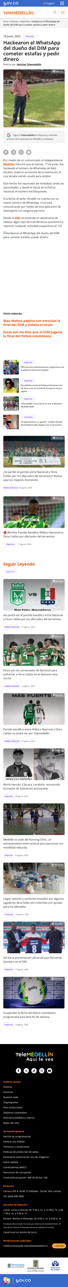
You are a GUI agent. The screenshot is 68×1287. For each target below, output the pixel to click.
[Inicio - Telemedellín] (18, 12)
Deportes (25, 21)
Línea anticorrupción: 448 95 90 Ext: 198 (25, 1177)
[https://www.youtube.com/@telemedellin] (49, 1070)
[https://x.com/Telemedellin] (26, 1070)
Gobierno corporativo (15, 1112)
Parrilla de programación (17, 1136)
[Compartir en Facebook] (6, 152)
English (50, 3)
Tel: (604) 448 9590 (13, 1196)
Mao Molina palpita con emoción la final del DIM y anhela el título (31, 323)
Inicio (6, 21)
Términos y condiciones (16, 1146)
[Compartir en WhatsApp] (21, 152)
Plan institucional (12, 1107)
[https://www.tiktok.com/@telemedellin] (34, 1070)
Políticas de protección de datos (20, 1151)
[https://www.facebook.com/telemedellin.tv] (18, 1070)
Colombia (28, 417)
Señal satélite (10, 1162)
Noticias (14, 21)
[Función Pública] (54, 1265)
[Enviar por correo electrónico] (28, 152)
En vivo (60, 1245)
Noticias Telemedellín (29, 64)
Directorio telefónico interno (18, 1117)
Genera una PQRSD (14, 1141)
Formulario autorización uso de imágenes (26, 1157)
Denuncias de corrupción (17, 1172)
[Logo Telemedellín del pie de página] (34, 1056)
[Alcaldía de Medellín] (15, 1266)
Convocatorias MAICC (15, 1167)
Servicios (8, 1092)
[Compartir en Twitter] (13, 152)
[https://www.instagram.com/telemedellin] (41, 1070)
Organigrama (10, 1102)
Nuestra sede (10, 1097)
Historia (7, 1086)
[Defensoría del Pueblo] (34, 1266)
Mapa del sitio (11, 1122)
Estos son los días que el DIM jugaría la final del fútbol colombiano (32, 334)
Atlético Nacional (10, 487)
